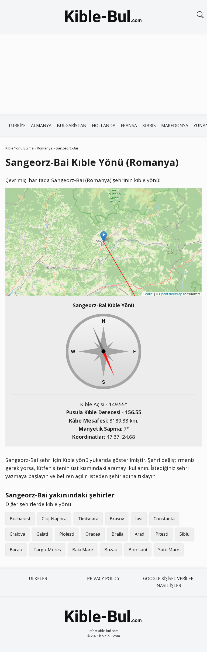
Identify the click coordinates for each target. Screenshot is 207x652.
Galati (42, 534)
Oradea (92, 534)
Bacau (16, 550)
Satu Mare (168, 550)
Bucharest (20, 519)
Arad (139, 534)
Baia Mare (82, 550)
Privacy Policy (103, 578)
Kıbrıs (149, 125)
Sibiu (184, 534)
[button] (103, 236)
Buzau (110, 550)
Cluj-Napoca (54, 519)
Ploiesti (66, 534)
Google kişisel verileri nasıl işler (169, 582)
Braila (117, 534)
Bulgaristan (72, 125)
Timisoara (88, 519)
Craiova (17, 534)
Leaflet (148, 293)
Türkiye (17, 125)
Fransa (129, 125)
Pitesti (162, 534)
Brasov (117, 519)
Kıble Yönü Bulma (19, 148)
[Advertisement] (103, 75)
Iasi (138, 519)
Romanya (45, 148)
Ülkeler (38, 578)
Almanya (41, 125)
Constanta (164, 519)
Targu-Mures (47, 550)
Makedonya (174, 125)
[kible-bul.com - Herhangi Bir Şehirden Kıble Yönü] (103, 17)
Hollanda (103, 125)
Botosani (138, 550)
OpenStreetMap (170, 293)
